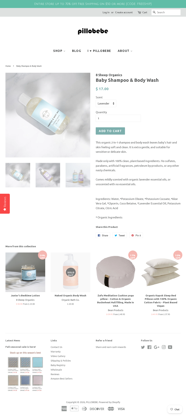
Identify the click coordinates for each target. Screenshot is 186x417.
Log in (106, 12)
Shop (58, 50)
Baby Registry (58, 365)
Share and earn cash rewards (111, 346)
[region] (93, 4)
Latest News (12, 340)
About (124, 50)
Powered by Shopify (109, 402)
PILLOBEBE (92, 402)
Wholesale (56, 369)
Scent (99, 97)
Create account (124, 12)
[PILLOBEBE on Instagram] (164, 347)
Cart (144, 12)
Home (8, 65)
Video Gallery (58, 356)
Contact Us (56, 346)
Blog (76, 50)
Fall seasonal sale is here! (20, 347)
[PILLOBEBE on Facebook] (149, 347)
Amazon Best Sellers (61, 378)
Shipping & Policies (61, 360)
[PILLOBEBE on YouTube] (170, 347)
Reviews (55, 374)
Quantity (101, 112)
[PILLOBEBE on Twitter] (143, 347)
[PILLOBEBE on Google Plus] (156, 347)
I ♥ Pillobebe (99, 50)
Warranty (55, 351)
